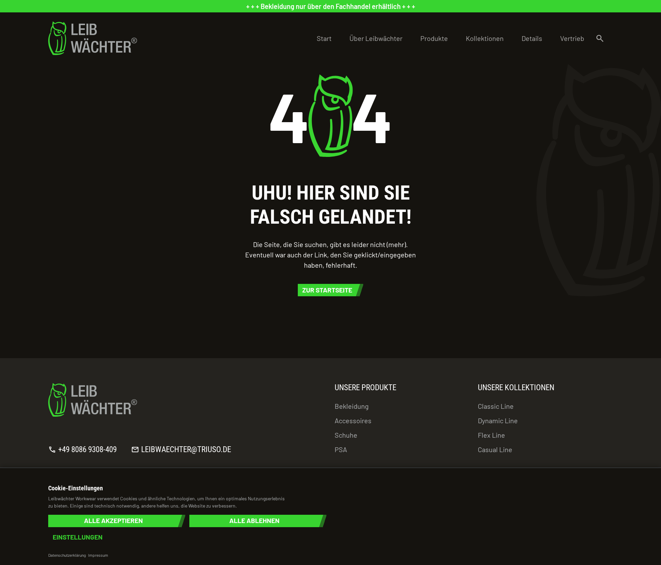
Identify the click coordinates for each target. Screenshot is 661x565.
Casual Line (495, 449)
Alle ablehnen (254, 521)
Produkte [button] (434, 38)
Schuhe (346, 435)
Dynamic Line (498, 420)
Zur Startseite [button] (327, 290)
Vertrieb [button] (572, 38)
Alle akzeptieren (113, 521)
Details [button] (532, 38)
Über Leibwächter (375, 38)
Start (324, 38)
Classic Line (496, 406)
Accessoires (353, 420)
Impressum (98, 555)
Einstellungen (78, 537)
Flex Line (491, 435)
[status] (330, 6)
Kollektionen (485, 38)
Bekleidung (352, 406)
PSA (341, 449)
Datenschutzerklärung (67, 555)
